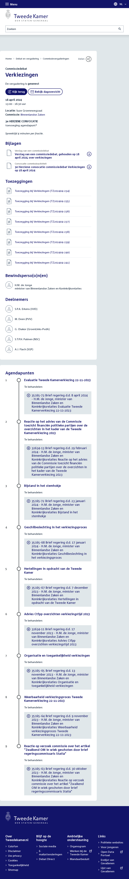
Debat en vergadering (27, 58)
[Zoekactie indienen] (120, 29)
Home (8, 58)
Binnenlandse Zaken (33, 114)
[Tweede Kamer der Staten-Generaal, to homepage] (26, 15)
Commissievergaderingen (56, 58)
